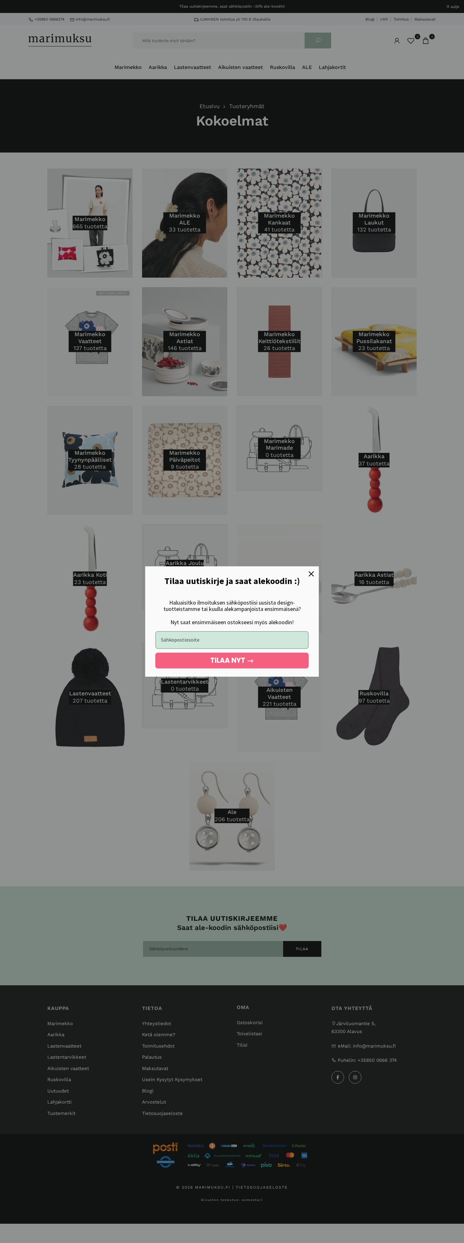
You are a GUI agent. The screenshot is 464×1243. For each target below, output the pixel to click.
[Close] (311, 574)
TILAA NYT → (232, 660)
